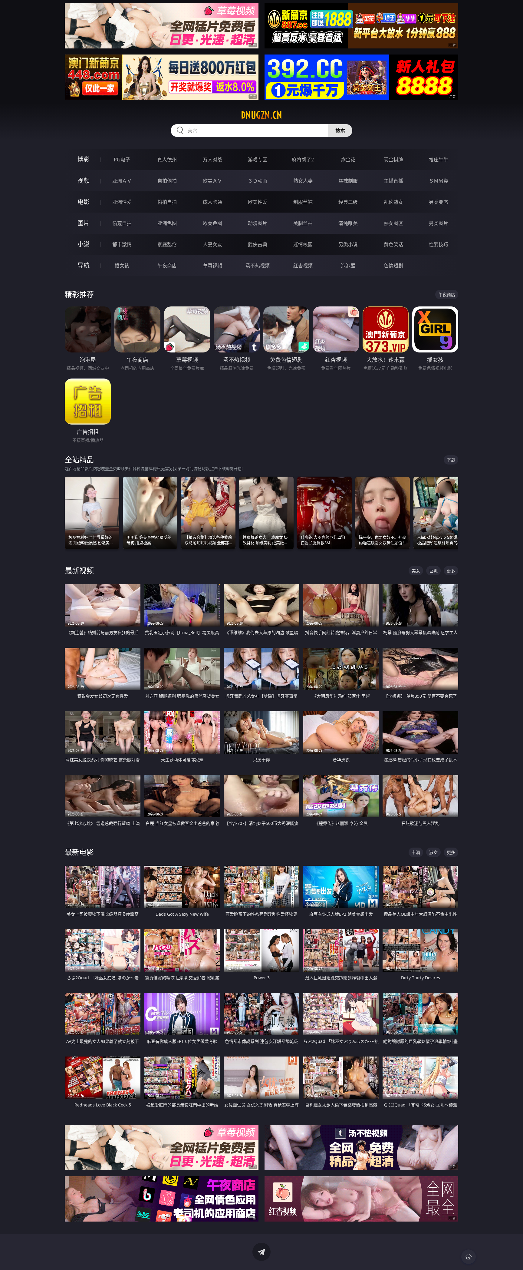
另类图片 (438, 223)
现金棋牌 (393, 159)
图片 (83, 223)
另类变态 (438, 202)
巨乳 (433, 571)
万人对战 (212, 159)
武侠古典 (257, 244)
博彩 (83, 159)
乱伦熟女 (393, 202)
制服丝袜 (303, 202)
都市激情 (122, 244)
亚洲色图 (167, 223)
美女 (416, 571)
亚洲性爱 (122, 202)
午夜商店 (167, 265)
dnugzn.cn (261, 115)
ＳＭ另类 (438, 180)
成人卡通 (212, 202)
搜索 (340, 130)
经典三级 (348, 202)
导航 (83, 265)
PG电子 (122, 159)
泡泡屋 (348, 265)
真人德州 (167, 159)
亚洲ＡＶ (122, 180)
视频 (83, 181)
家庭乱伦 (167, 244)
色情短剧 (393, 265)
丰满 (416, 852)
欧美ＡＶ (212, 180)
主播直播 (393, 180)
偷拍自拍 (167, 202)
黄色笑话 (393, 244)
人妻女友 (212, 244)
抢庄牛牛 (438, 159)
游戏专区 (257, 159)
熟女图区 (393, 223)
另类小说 (348, 244)
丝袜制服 (348, 180)
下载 (451, 460)
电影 (83, 202)
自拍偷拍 (167, 180)
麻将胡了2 (303, 159)
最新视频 (79, 570)
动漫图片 (257, 223)
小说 (83, 244)
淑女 (433, 852)
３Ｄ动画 (257, 180)
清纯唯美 (348, 223)
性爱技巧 (438, 244)
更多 (451, 571)
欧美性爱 (257, 202)
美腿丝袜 (303, 223)
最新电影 (79, 852)
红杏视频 (303, 265)
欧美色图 (212, 223)
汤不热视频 (257, 265)
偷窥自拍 (122, 223)
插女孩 (122, 265)
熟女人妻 (303, 180)
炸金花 (348, 159)
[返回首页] (468, 1256)
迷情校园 (303, 244)
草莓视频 (212, 265)
